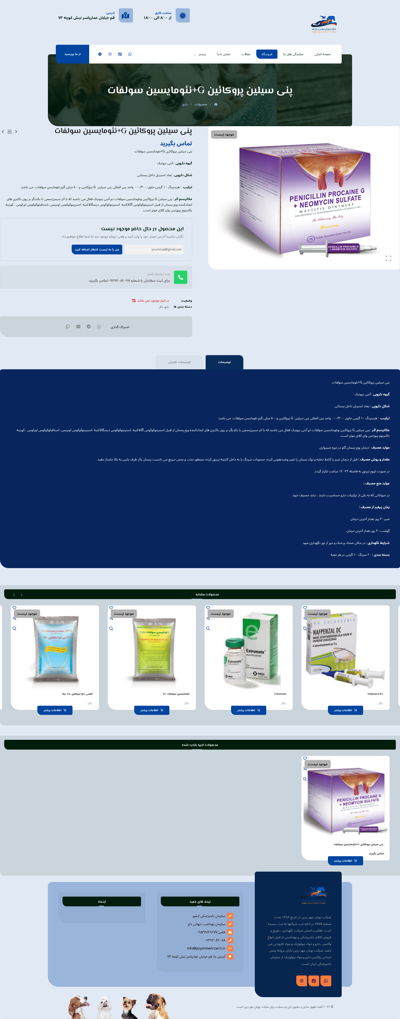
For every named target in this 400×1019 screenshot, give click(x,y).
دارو (167, 307)
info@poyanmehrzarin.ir (206, 948)
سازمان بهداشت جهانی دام (206, 924)
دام (161, 307)
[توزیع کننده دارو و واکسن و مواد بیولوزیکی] (324, 23)
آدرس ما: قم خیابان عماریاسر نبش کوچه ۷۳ (196, 956)
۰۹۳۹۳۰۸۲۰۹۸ (214, 940)
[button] (130, 54)
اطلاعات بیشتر (343, 710)
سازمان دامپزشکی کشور (208, 915)
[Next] (14, 594)
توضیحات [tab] (224, 362)
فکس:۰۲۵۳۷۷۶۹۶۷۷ (211, 932)
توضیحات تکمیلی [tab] (179, 362)
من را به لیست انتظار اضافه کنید (97, 249)
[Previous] (21, 594)
